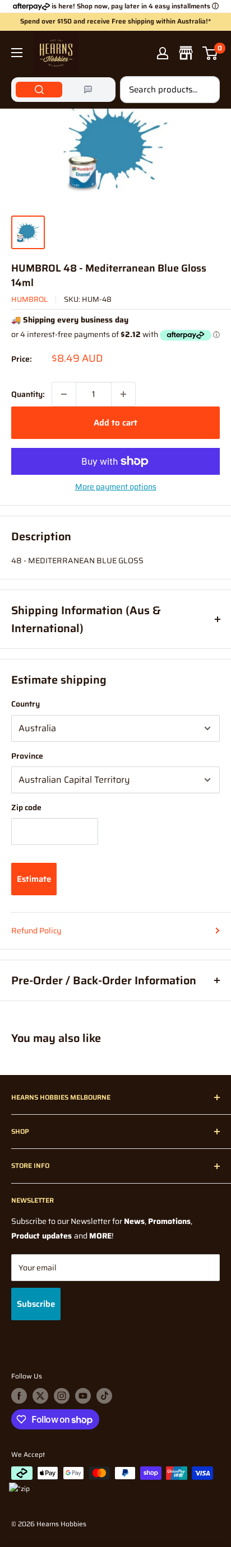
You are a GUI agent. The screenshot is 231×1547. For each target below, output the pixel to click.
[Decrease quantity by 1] (64, 394)
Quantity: (28, 394)
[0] (211, 53)
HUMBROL (29, 299)
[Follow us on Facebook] (19, 1396)
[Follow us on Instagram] (62, 1396)
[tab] (39, 89)
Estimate (34, 879)
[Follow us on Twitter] (40, 1396)
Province (27, 756)
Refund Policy (36, 930)
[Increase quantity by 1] (123, 394)
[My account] (162, 53)
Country (25, 704)
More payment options (115, 486)
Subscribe (36, 1304)
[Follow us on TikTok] (104, 1396)
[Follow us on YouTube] (83, 1396)
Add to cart (115, 422)
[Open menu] (16, 52)
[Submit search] (205, 90)
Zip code (26, 807)
